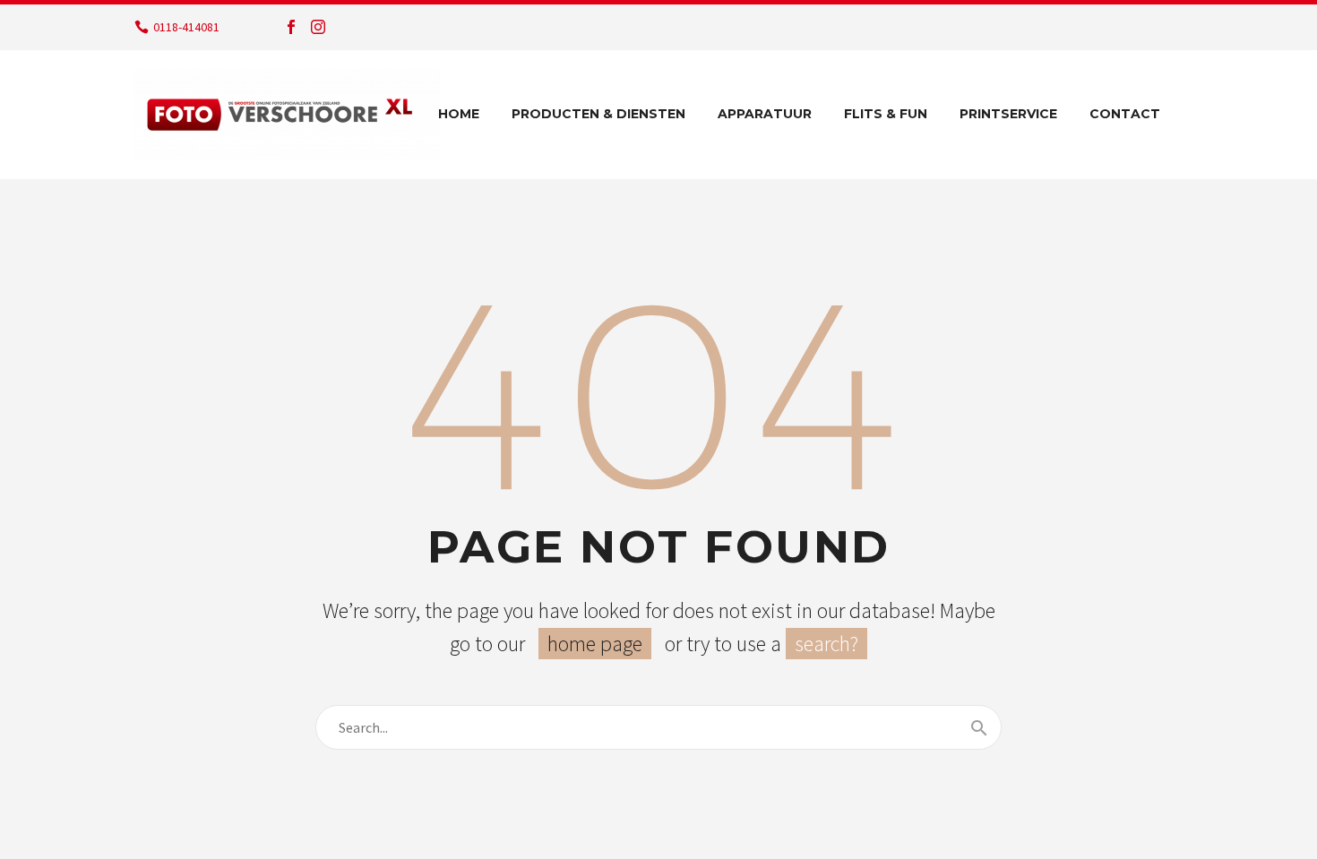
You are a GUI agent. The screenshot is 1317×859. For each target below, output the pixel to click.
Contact (1124, 114)
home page (594, 643)
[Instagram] (318, 27)
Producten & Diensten (598, 114)
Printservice (1008, 114)
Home (458, 114)
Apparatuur (765, 114)
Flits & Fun (885, 114)
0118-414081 (186, 27)
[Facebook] (291, 27)
